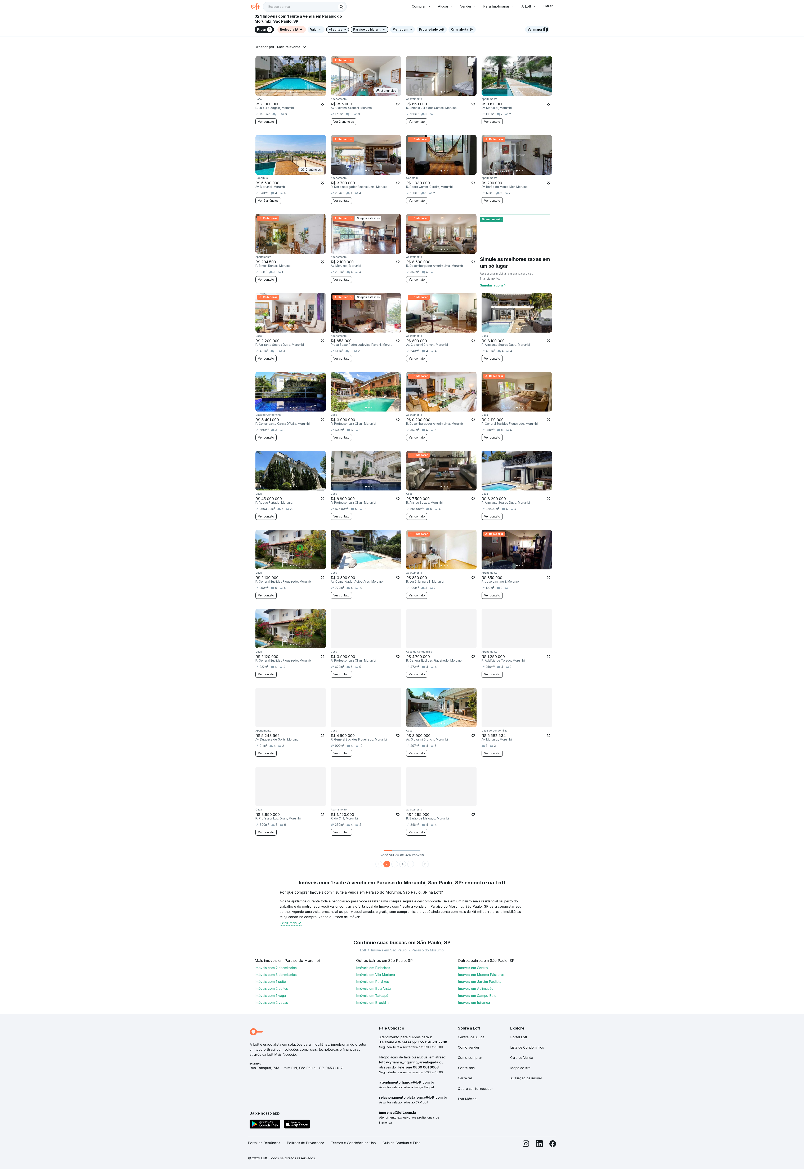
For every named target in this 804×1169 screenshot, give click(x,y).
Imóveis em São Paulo (389, 950)
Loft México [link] (467, 1099)
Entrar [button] (548, 6)
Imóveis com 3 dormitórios (276, 975)
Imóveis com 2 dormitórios (276, 968)
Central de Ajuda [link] (471, 1037)
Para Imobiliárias (496, 6)
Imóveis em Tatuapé (372, 996)
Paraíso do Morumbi (428, 950)
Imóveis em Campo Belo (477, 996)
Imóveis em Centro (473, 968)
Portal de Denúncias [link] (264, 1143)
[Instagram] (526, 1144)
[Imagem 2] (293, 91)
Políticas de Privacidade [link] (305, 1143)
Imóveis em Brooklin (372, 1002)
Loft (363, 950)
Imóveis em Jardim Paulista (479, 981)
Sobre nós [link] (466, 1068)
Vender (466, 6)
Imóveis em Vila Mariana (375, 975)
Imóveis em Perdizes (372, 981)
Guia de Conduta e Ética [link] (401, 1143)
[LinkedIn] (539, 1144)
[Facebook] (552, 1144)
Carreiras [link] (465, 1078)
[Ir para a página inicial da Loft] (257, 7)
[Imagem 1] (290, 92)
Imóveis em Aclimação (475, 988)
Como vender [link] (468, 1047)
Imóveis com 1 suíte (270, 981)
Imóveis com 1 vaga (270, 996)
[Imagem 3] (296, 91)
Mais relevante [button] (288, 47)
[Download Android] (265, 1125)
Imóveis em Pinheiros (373, 968)
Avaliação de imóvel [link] (526, 1078)
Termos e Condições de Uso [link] (353, 1143)
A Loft (526, 6)
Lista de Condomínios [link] (527, 1047)
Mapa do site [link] (520, 1068)
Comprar (419, 6)
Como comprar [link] (470, 1057)
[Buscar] (341, 6)
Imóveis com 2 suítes (271, 988)
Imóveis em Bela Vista (373, 988)
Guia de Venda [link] (521, 1057)
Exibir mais (288, 923)
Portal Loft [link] (518, 1037)
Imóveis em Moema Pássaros (481, 975)
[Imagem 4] (299, 91)
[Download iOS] (297, 1125)
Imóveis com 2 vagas (271, 1002)
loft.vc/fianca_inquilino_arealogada (408, 1062)
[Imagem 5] (302, 91)
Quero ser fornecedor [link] (475, 1088)
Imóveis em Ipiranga (474, 1002)
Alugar (443, 6)
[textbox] (305, 7)
